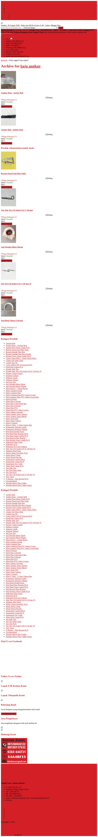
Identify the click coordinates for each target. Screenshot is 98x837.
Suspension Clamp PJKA (15, 460)
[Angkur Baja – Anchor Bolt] (8, 88)
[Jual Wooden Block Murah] (8, 242)
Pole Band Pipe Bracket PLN (17, 434)
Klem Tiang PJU (12, 419)
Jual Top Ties (11, 382)
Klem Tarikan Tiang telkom (16, 417)
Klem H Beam (11, 399)
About (8, 8)
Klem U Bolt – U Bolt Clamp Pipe (19, 425)
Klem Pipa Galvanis (13, 401)
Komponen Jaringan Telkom (21, 19)
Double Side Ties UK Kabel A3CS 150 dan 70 (23, 371)
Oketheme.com (28, 835)
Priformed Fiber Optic (14, 442)
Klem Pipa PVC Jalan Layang (17, 410)
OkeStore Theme (7, 835)
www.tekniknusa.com (21, 800)
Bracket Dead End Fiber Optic (17, 350)
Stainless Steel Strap (13, 451)
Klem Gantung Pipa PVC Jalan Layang (21, 395)
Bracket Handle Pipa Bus (15, 352)
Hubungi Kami (11, 10)
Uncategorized (11, 481)
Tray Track (10, 477)
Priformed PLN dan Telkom (16, 447)
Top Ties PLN (11, 472)
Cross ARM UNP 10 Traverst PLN (19, 365)
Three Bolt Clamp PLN (15, 466)
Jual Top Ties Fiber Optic (15, 816)
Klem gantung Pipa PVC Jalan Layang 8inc (22, 397)
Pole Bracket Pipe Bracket (16, 438)
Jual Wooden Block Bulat (15, 384)
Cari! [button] (60, 28)
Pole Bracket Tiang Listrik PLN (18, 440)
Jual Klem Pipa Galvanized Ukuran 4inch (21, 818)
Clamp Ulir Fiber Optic (14, 361)
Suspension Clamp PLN (15, 462)
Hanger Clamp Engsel (14, 373)
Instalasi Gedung (17, 15)
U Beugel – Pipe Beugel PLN (17, 479)
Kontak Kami (6, 34)
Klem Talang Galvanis (14, 412)
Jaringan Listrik (11, 378)
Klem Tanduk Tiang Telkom (16, 414)
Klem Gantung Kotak (14, 391)
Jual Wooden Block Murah (16, 386)
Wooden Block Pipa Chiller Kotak (19, 485)
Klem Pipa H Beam (13, 406)
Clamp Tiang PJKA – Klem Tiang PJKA (21, 358)
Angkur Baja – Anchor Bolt (16, 346)
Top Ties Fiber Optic (13, 470)
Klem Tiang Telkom (13, 421)
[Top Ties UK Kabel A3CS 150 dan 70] (8, 279)
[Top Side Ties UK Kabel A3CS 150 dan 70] (8, 206)
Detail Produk (6, 106)
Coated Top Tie (11, 363)
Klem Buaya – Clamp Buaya (17, 389)
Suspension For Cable (14, 464)
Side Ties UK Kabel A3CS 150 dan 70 (20, 449)
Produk (8, 12)
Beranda (4, 60)
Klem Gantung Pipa (13, 393)
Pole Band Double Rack (15, 432)
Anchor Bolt (10, 343)
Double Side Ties (12, 369)
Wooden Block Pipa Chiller (16, 483)
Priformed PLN (11, 444)
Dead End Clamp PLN (14, 367)
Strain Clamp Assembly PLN (17, 453)
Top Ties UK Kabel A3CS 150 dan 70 (20, 475)
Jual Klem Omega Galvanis (16, 809)
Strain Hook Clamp (13, 455)
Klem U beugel (11, 423)
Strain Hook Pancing (14, 457)
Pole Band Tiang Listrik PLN (17, 436)
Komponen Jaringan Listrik (21, 17)
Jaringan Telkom (12, 380)
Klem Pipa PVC (12, 408)
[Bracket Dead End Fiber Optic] (8, 169)
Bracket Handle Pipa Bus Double (18, 354)
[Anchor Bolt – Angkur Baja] (8, 125)
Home (8, 6)
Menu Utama (6, 2)
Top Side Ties (11, 468)
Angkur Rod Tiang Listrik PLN (18, 348)
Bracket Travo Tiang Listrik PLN (18, 356)
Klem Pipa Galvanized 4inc (16, 404)
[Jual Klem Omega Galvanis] (8, 316)
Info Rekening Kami (9, 714)
